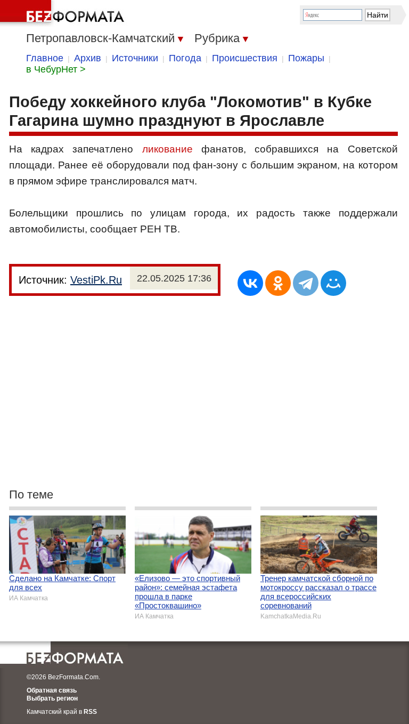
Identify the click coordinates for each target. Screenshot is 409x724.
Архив (87, 58)
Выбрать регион (52, 698)
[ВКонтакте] (250, 283)
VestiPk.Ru (96, 280)
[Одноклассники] (278, 283)
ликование (167, 149)
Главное (44, 58)
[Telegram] (305, 283)
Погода (185, 58)
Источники (135, 58)
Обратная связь (52, 690)
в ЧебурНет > (56, 69)
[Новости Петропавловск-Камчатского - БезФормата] (64, 13)
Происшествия (244, 58)
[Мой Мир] (333, 283)
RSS (90, 711)
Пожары (306, 58)
